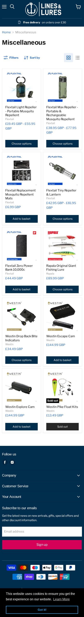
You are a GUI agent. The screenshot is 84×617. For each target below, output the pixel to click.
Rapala (50, 273)
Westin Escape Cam (60, 336)
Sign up (42, 545)
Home (6, 32)
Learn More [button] (61, 599)
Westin (9, 344)
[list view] (77, 57)
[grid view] (68, 57)
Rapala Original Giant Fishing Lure (61, 268)
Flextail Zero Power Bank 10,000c (19, 268)
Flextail (9, 119)
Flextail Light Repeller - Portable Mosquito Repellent (21, 111)
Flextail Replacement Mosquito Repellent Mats (20, 194)
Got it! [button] (42, 609)
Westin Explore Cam (20, 407)
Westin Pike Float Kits (62, 407)
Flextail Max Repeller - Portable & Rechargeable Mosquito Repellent (62, 113)
